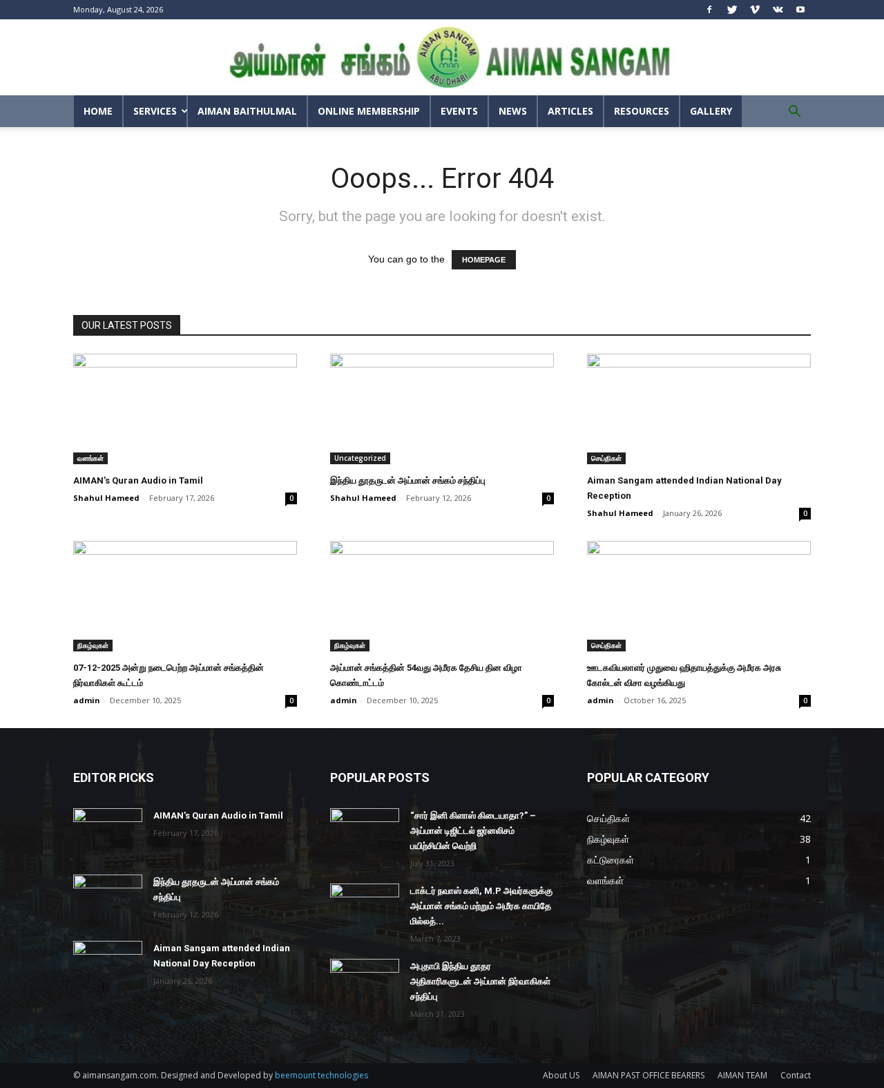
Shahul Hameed (106, 498)
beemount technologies (321, 1075)
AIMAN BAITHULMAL (247, 110)
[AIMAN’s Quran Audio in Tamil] (185, 409)
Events (459, 110)
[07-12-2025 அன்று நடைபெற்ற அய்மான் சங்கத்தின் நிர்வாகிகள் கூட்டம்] (185, 596)
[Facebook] (709, 9)
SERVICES (155, 110)
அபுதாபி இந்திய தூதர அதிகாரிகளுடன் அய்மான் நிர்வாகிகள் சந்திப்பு (480, 981)
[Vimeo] (754, 9)
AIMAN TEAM (742, 1075)
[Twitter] (732, 9)
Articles (570, 110)
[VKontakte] (777, 9)
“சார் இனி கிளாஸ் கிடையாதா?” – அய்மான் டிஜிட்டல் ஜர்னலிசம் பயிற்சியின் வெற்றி (473, 830)
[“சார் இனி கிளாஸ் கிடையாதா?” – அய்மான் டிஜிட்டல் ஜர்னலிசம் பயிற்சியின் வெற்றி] (364, 832)
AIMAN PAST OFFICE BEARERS (648, 1075)
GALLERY (711, 110)
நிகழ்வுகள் (92, 645)
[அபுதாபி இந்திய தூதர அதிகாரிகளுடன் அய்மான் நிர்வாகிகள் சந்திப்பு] (364, 983)
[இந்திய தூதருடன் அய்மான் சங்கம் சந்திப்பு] (442, 409)
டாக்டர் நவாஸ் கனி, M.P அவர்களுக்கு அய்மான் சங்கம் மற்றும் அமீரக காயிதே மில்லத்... (481, 906)
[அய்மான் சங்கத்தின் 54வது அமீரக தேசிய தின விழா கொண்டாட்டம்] (442, 596)
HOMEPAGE (484, 260)
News (513, 110)
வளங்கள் (90, 458)
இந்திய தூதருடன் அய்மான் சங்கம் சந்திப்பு (408, 480)
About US (561, 1075)
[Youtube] (800, 9)
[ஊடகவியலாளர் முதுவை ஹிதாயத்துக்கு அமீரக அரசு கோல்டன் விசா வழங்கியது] (699, 596)
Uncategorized (360, 458)
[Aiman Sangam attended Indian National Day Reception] (699, 409)
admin (86, 700)
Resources (641, 110)
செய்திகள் (606, 458)
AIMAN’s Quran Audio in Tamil (138, 480)
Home (98, 110)
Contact (795, 1075)
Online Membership (369, 110)
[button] (794, 113)
